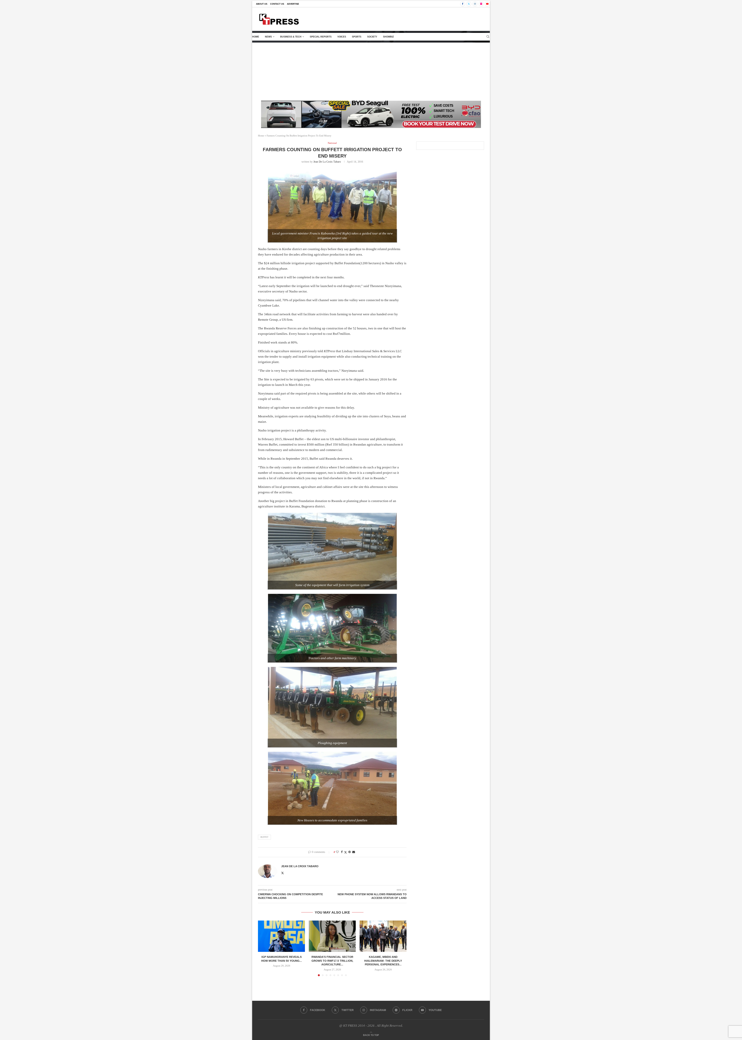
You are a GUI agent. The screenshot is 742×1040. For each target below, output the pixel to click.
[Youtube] (487, 3)
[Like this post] (337, 852)
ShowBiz (388, 36)
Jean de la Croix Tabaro (327, 161)
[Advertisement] (371, 72)
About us (261, 4)
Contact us (277, 4)
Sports (356, 36)
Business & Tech (290, 36)
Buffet (264, 837)
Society (372, 36)
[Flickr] (481, 3)
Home (255, 36)
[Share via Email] (353, 852)
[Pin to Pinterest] (349, 852)
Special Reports (321, 36)
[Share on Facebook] (342, 852)
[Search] (488, 36)
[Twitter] (468, 3)
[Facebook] (462, 3)
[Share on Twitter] (345, 852)
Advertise (293, 4)
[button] (263, 948)
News (268, 36)
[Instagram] (474, 3)
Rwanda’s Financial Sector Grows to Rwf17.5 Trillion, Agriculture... (332, 960)
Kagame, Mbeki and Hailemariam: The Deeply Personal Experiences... (383, 960)
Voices (341, 36)
